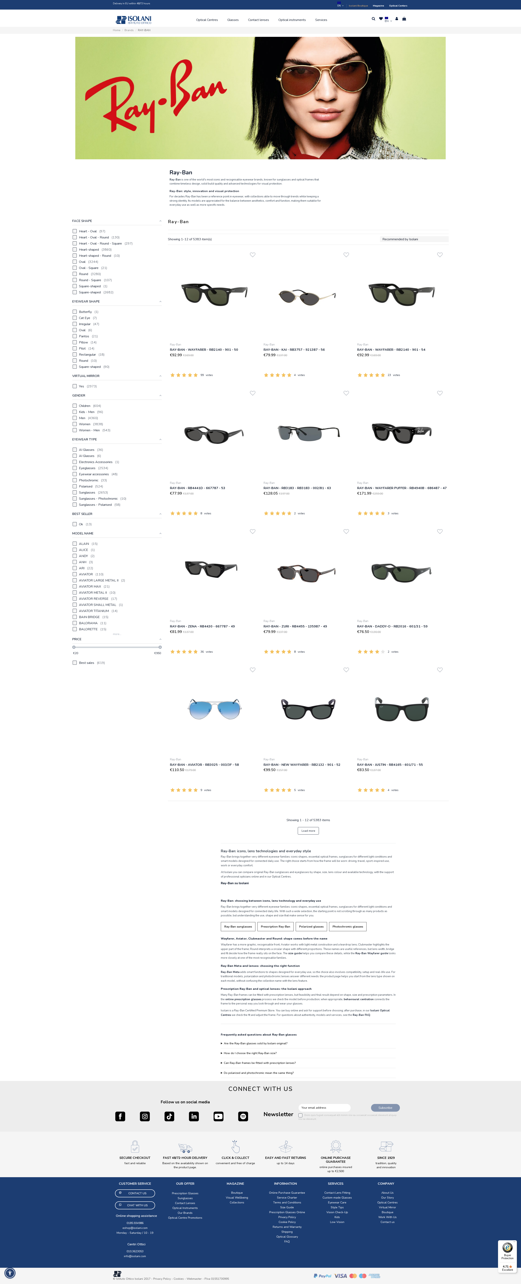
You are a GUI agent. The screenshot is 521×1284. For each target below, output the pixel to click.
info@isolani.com (135, 1256)
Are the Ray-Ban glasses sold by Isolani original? (256, 1043)
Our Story (387, 1198)
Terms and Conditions (287, 1202)
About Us (387, 1193)
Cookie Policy (287, 1222)
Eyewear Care (337, 1202)
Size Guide (287, 1207)
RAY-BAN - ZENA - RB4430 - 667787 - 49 (202, 626)
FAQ (287, 1242)
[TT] (169, 1116)
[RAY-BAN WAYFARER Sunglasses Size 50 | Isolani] (215, 294)
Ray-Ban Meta (230, 972)
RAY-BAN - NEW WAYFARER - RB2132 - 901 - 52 (302, 765)
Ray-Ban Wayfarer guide (371, 953)
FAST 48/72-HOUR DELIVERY (185, 1158)
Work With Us (387, 1217)
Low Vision (337, 1222)
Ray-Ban (175, 344)
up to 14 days (285, 1163)
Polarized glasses (311, 927)
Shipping (287, 1232)
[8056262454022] (308, 571)
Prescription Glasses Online (287, 1212)
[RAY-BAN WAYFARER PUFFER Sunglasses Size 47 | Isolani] (402, 432)
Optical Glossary (287, 1237)
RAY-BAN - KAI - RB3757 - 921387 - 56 (294, 349)
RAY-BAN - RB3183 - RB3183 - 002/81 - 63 (297, 488)
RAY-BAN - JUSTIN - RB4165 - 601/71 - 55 (390, 765)
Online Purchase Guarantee (287, 1193)
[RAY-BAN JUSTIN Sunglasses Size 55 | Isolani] (402, 709)
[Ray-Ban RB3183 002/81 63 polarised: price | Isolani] (308, 432)
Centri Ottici (136, 1244)
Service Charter (287, 1198)
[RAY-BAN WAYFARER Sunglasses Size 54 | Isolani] (402, 294)
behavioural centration (359, 999)
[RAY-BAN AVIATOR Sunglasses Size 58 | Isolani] (215, 709)
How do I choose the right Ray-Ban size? (250, 1053)
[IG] (145, 1116)
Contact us (388, 1222)
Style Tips (337, 1207)
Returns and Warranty (287, 1227)
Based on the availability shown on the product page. (185, 1165)
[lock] (135, 1146)
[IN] (194, 1116)
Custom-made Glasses (337, 1198)
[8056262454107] (308, 294)
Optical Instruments (185, 1208)
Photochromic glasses (348, 927)
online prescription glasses (243, 999)
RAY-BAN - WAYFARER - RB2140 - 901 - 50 (204, 349)
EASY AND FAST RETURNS (285, 1158)
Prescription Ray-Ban (275, 927)
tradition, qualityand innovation (385, 1165)
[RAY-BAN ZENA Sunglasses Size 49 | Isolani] (215, 571)
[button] (207, 20)
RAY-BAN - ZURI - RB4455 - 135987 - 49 (295, 626)
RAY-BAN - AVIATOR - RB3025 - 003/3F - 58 (204, 765)
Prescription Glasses (185, 1193)
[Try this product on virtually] (252, 260)
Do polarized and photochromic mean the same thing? (259, 1073)
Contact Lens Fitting (337, 1193)
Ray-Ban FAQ (361, 1015)
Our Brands (185, 1213)
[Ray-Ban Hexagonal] (260, 98)
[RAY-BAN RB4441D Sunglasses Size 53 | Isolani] (215, 432)
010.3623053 (135, 1251)
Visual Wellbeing (237, 1198)
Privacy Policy (287, 1217)
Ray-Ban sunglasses (238, 927)
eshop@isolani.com (135, 1228)
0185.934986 (135, 1223)
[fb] (120, 1116)
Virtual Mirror (387, 1207)
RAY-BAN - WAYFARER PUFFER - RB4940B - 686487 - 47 (402, 488)
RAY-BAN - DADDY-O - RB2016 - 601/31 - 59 (392, 626)
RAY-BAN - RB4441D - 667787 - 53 (197, 488)
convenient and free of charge (235, 1163)
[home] (133, 20)
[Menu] (514, 1242)
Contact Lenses (185, 1203)
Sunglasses (185, 1198)
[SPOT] (243, 1116)
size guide (295, 953)
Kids (337, 1217)
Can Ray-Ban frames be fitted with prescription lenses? (260, 1063)
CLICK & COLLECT (235, 1158)
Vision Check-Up (337, 1212)
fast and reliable (135, 1163)
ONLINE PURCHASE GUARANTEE (336, 1160)
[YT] (218, 1116)
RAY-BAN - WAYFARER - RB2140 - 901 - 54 (391, 349)
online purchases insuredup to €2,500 (336, 1169)
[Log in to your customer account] (396, 19)
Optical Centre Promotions (185, 1218)
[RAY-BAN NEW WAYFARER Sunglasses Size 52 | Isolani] (308, 709)
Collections (237, 1202)
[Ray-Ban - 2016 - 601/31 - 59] (402, 571)
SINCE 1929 (386, 1158)
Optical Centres (387, 1202)
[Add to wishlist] (252, 254)
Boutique (237, 1193)
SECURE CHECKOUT (134, 1158)
